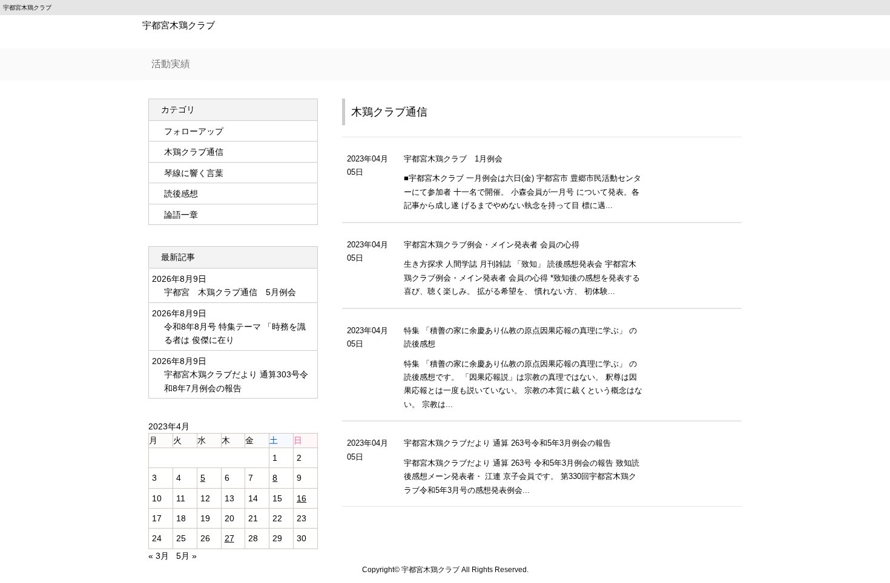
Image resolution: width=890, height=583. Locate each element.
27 (229, 538)
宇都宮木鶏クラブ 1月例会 (453, 159)
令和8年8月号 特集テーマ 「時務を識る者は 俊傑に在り (235, 333)
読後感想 (181, 193)
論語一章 (181, 215)
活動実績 (170, 64)
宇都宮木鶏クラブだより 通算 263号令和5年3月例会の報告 (507, 443)
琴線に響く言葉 (193, 173)
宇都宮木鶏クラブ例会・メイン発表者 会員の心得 (491, 245)
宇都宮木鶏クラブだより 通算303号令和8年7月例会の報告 (236, 381)
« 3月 (158, 556)
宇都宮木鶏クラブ (178, 25)
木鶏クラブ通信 (389, 112)
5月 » (186, 556)
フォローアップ (193, 131)
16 (301, 498)
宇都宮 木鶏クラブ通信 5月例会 (230, 292)
